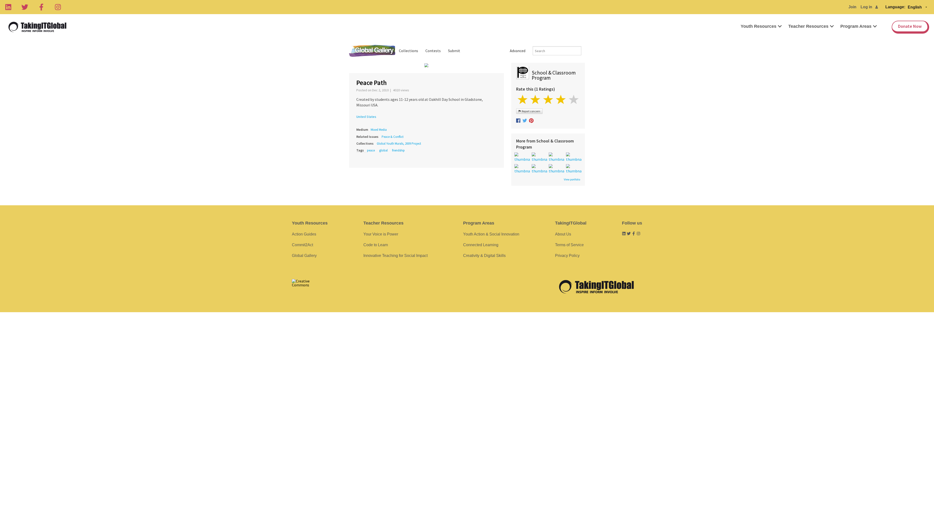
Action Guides (304, 234)
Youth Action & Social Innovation (491, 234)
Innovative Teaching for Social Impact (395, 256)
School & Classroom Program (554, 75)
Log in (866, 7)
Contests (433, 50)
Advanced (517, 50)
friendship (398, 150)
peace (371, 150)
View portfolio (572, 179)
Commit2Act (302, 245)
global (383, 150)
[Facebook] (41, 7)
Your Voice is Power (380, 234)
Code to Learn (375, 245)
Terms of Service (569, 245)
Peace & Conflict (393, 137)
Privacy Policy (567, 256)
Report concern (530, 111)
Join (852, 7)
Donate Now (910, 26)
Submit (454, 50)
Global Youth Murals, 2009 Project (399, 143)
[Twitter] (24, 7)
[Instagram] (57, 7)
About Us (563, 234)
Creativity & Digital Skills (484, 256)
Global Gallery (372, 51)
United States (366, 116)
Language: (895, 7)
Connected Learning (480, 245)
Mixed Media (379, 130)
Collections (408, 50)
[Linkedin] (8, 7)
